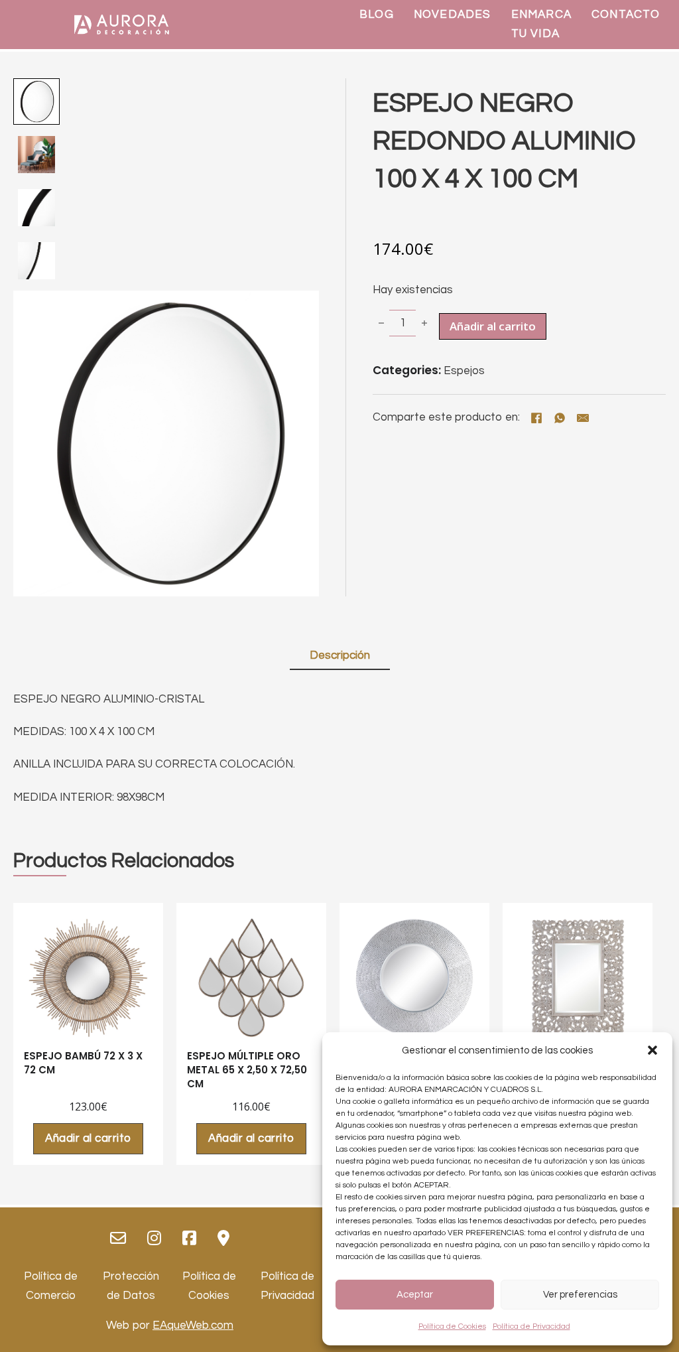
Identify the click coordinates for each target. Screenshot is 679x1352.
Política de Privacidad (531, 1326)
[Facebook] (536, 418)
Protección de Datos (131, 1286)
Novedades (452, 15)
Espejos (464, 371)
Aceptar (415, 1295)
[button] (652, 1050)
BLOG (376, 15)
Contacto (625, 15)
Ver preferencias (580, 1295)
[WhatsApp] (560, 418)
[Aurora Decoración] (121, 24)
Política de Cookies (452, 1326)
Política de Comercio (51, 1286)
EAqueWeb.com (193, 1325)
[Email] (583, 418)
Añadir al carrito (88, 1138)
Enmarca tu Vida (541, 24)
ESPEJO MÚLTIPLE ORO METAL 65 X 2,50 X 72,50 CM (247, 1070)
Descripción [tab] (340, 655)
